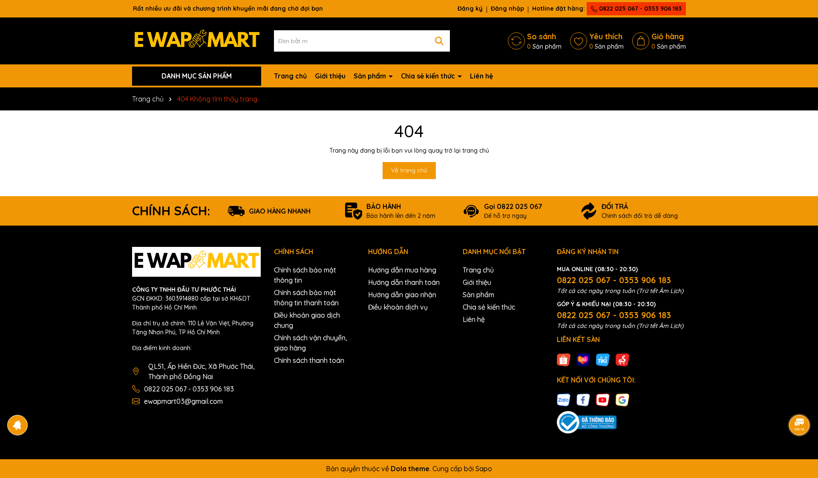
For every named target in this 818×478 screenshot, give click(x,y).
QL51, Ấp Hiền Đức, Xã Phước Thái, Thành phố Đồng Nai (201, 371)
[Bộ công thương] (586, 422)
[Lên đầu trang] (799, 401)
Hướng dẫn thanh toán (404, 282)
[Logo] (196, 40)
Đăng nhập (507, 8)
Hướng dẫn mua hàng (402, 270)
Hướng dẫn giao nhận (402, 294)
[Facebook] (583, 399)
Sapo (483, 468)
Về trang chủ (409, 170)
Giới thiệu (330, 76)
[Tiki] (603, 359)
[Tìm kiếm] (439, 40)
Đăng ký (470, 8)
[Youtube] (603, 399)
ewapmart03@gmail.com (183, 401)
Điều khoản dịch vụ (398, 307)
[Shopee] (563, 359)
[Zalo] (563, 399)
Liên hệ (481, 76)
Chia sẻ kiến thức (429, 76)
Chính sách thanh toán (309, 360)
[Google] (622, 399)
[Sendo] (622, 359)
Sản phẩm (371, 76)
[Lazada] (583, 359)
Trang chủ (290, 76)
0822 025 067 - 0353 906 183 (639, 8)
